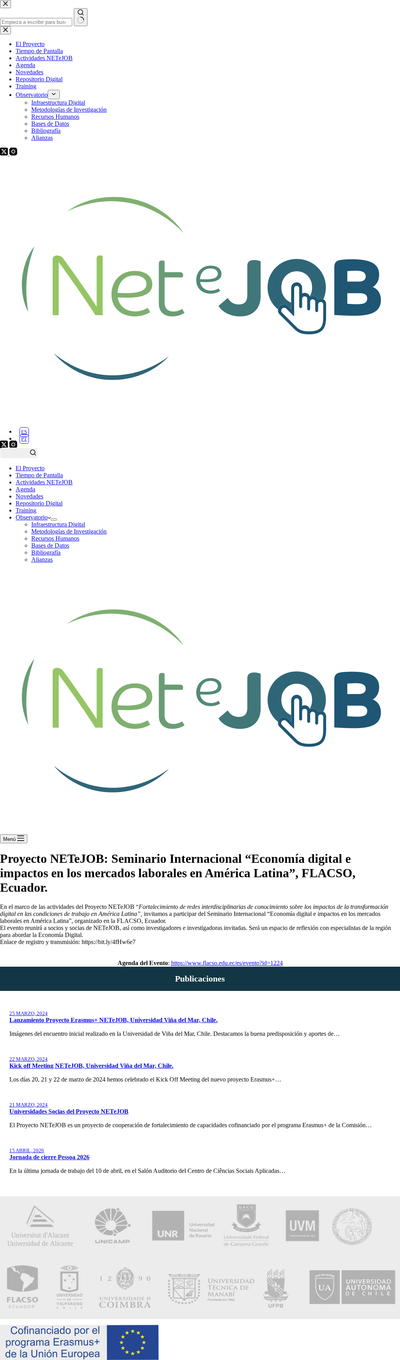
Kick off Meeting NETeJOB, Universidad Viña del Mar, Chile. (91, 1065)
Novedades (29, 496)
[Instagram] (13, 446)
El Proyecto (30, 468)
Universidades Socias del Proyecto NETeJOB (69, 1111)
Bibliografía (46, 552)
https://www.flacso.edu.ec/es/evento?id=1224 (227, 963)
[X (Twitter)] (4, 446)
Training (26, 510)
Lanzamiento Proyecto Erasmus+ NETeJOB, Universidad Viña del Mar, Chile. (113, 1020)
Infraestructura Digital (58, 524)
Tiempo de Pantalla (39, 475)
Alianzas (42, 559)
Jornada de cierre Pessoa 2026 (49, 1157)
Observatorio (32, 517)
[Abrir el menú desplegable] (54, 519)
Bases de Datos (50, 545)
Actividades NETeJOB (44, 482)
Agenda (25, 489)
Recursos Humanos (55, 538)
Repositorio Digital (39, 503)
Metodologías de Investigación (69, 531)
